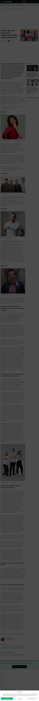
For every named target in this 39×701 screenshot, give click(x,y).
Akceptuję (7, 698)
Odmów (19, 698)
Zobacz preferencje (32, 698)
